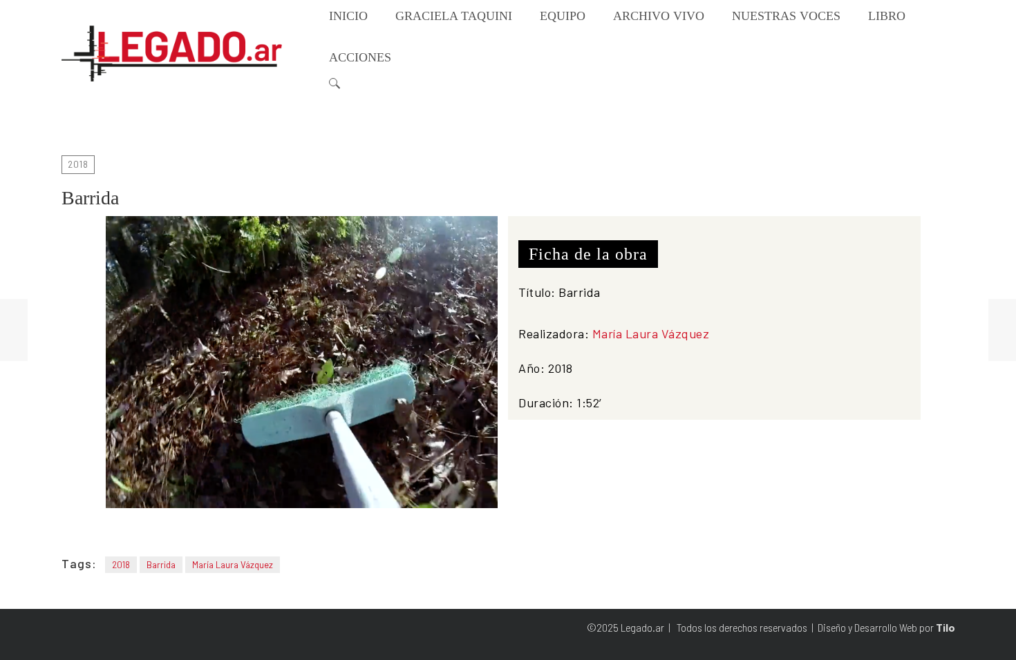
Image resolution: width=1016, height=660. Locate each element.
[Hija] (14, 330)
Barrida (161, 564)
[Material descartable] (1002, 330)
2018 (78, 164)
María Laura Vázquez (651, 333)
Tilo (945, 627)
